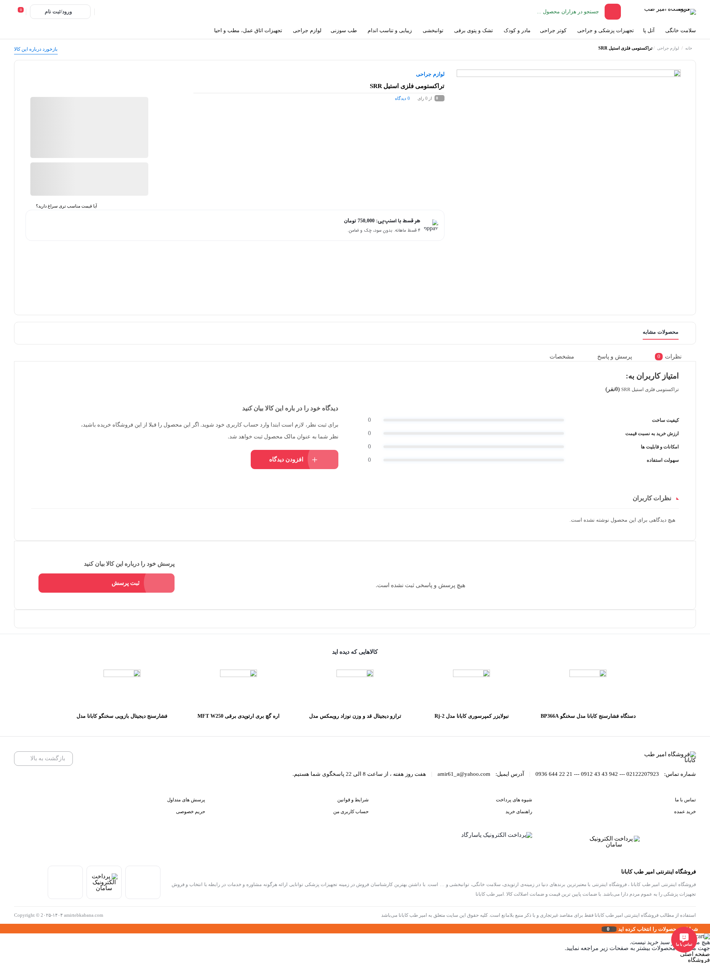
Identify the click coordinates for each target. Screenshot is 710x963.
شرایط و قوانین (353, 799)
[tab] (673, 356)
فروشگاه (699, 960)
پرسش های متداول (186, 799)
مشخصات (562, 356)
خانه (688, 48)
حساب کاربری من (351, 811)
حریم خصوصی (190, 811)
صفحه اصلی (695, 954)
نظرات (669, 356)
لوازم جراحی (668, 48)
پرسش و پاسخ (614, 356)
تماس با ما (685, 799)
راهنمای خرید (519, 811)
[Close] (2, 929)
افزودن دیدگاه (286, 459)
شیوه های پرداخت (514, 799)
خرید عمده (685, 811)
